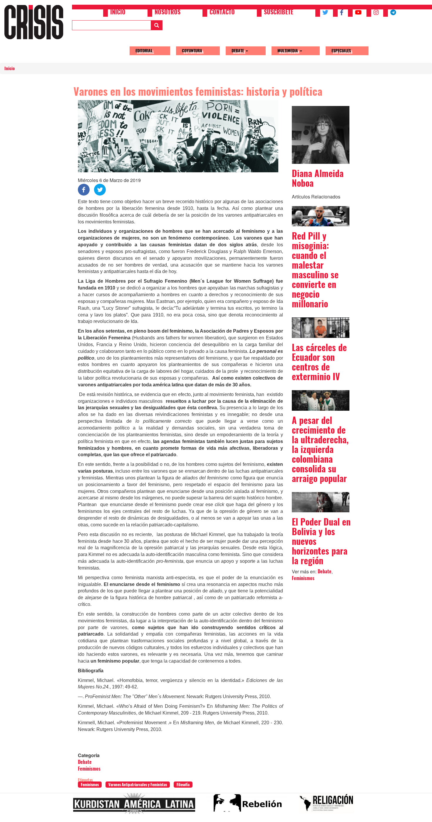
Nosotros (167, 12)
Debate (238, 50)
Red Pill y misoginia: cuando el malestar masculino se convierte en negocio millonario (315, 270)
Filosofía (183, 784)
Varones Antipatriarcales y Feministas (137, 784)
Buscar (157, 25)
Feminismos (89, 769)
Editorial (144, 50)
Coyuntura (192, 50)
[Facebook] (84, 189)
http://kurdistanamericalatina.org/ (136, 805)
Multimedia (288, 50)
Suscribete (278, 12)
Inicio (117, 12)
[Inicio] (36, 22)
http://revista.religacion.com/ (328, 805)
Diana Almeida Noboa (318, 178)
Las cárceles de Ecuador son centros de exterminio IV (319, 362)
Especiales (341, 50)
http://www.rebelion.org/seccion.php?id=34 (249, 805)
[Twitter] (100, 189)
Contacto (222, 12)
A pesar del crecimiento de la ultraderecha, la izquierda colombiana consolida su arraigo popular (320, 449)
